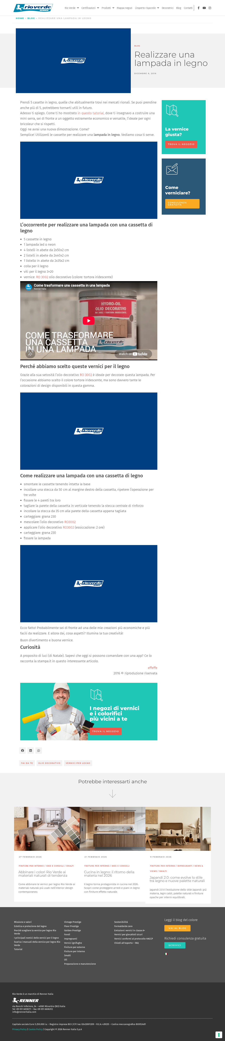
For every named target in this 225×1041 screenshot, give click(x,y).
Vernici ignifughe (73, 943)
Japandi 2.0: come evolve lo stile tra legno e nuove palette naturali (177, 879)
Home (20, 18)
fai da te (27, 763)
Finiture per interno (74, 951)
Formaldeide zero (123, 926)
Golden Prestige (72, 930)
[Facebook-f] (198, 8)
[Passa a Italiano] (167, 953)
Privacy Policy (19, 1029)
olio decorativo (49, 763)
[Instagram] (210, 8)
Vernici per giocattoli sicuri (128, 934)
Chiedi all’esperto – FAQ (126, 943)
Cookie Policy (35, 1029)
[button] (22, 750)
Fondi (67, 934)
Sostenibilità (121, 922)
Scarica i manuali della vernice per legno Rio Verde (37, 943)
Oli (65, 959)
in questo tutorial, (91, 113)
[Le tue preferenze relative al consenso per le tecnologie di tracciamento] (219, 1034)
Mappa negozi (124, 8)
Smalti (67, 955)
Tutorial (18, 949)
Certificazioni (88, 8)
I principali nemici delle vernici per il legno (36, 937)
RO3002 (70, 522)
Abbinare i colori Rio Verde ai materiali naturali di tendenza (42, 873)
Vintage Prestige (72, 922)
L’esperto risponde (145, 8)
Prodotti (106, 8)
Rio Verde (70, 8)
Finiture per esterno (74, 947)
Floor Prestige (71, 926)
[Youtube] (204, 8)
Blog (178, 8)
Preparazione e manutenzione (80, 964)
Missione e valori (23, 922)
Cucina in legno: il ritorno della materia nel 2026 (109, 873)
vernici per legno (78, 763)
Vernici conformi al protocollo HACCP (133, 938)
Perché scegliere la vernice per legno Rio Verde (35, 932)
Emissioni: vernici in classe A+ (129, 930)
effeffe (152, 668)
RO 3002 (42, 277)
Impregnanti (70, 938)
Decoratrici (167, 8)
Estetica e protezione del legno (30, 926)
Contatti (188, 8)
